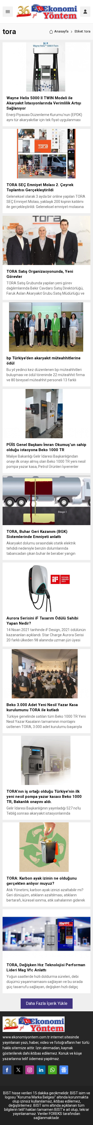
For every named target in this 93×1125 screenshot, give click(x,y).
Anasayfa (61, 31)
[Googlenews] (63, 1069)
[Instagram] (29, 1069)
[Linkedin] (41, 1069)
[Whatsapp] (52, 1069)
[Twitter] (18, 1069)
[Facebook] (7, 1069)
